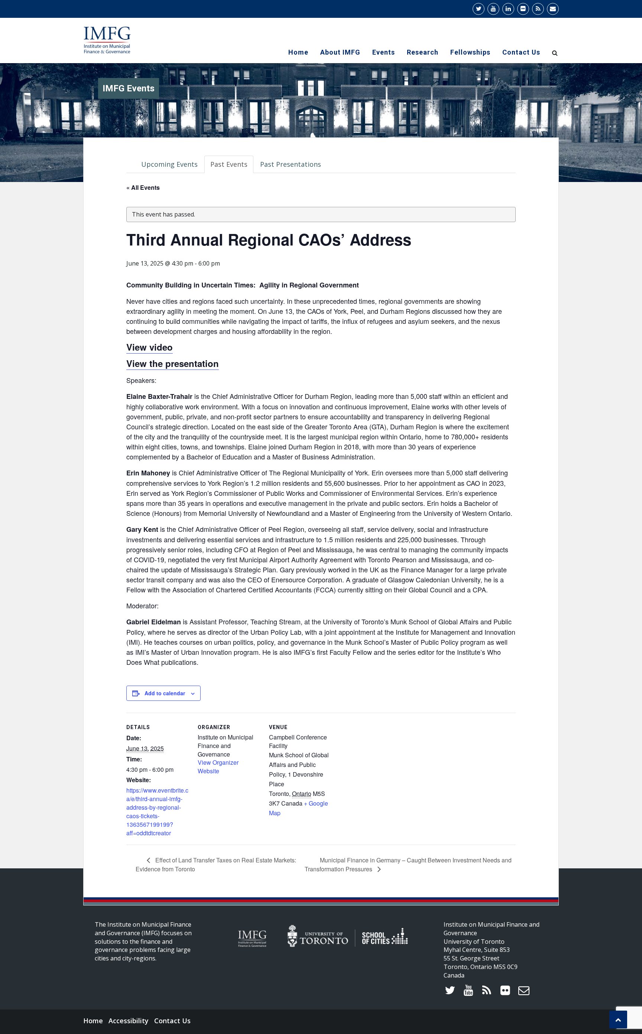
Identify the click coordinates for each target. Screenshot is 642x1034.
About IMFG (340, 52)
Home (298, 52)
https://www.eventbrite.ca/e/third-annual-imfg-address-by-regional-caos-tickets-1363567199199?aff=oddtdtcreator (157, 811)
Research (422, 52)
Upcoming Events (169, 164)
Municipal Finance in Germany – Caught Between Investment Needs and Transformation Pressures (408, 864)
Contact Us (521, 52)
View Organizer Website (218, 766)
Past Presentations (290, 164)
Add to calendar (165, 693)
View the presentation (172, 363)
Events (383, 52)
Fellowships (470, 52)
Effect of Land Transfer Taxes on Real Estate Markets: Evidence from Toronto (216, 864)
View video (149, 347)
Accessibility (128, 1020)
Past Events (228, 164)
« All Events (143, 187)
